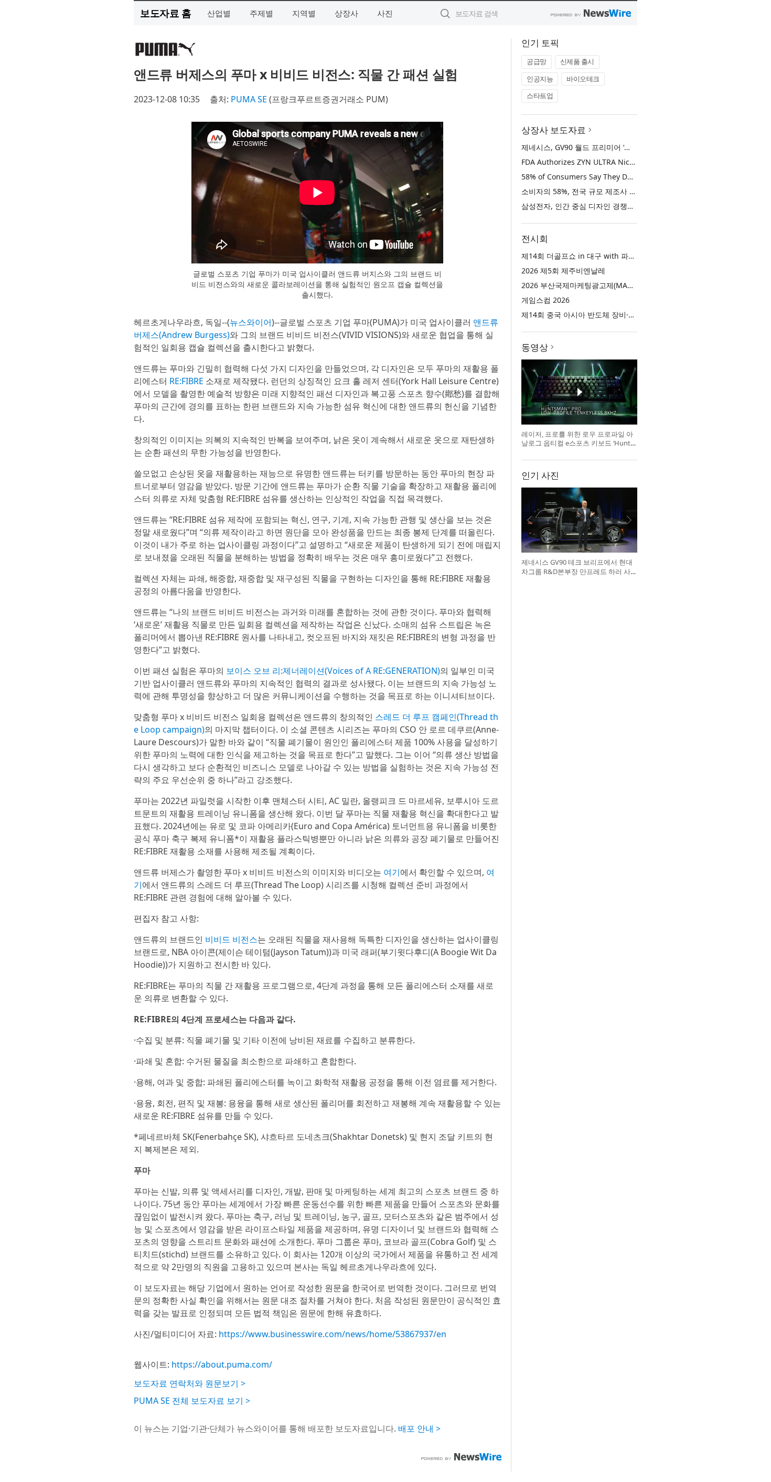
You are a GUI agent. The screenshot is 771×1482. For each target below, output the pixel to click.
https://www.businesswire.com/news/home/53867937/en (332, 1334)
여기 (391, 872)
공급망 (537, 61)
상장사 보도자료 (553, 130)
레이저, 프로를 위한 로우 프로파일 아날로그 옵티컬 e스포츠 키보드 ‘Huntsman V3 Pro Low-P (577, 443)
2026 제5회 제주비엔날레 (563, 271)
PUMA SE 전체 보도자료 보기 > (192, 1400)
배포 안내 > (419, 1428)
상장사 (346, 13)
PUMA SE (249, 99)
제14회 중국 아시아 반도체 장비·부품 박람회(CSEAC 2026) (617, 315)
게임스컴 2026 (545, 300)
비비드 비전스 (231, 939)
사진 (385, 13)
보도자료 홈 (165, 12)
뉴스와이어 (251, 322)
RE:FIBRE (186, 381)
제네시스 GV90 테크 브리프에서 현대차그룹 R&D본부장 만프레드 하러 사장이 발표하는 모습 (577, 571)
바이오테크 (582, 78)
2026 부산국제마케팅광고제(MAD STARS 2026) (599, 285)
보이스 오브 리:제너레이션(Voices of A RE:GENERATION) (333, 670)
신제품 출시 (577, 61)
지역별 (304, 13)
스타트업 (540, 95)
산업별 (219, 13)
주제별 (261, 13)
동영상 (534, 347)
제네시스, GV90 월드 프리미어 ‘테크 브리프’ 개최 (601, 147)
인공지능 (540, 78)
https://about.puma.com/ (222, 1364)
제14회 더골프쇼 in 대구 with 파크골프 (585, 256)
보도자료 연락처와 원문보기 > (189, 1383)
